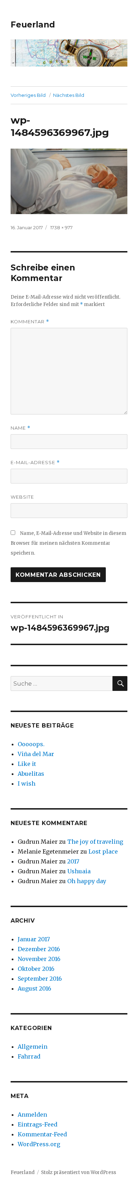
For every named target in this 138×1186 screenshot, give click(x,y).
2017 (73, 861)
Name (20, 428)
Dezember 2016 (39, 949)
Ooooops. (31, 744)
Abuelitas (31, 773)
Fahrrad (29, 1056)
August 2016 (34, 988)
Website (22, 497)
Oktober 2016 (36, 968)
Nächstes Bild (68, 95)
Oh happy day (86, 881)
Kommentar (30, 322)
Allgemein (32, 1046)
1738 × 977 (61, 227)
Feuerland (33, 25)
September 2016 (40, 978)
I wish (27, 783)
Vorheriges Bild (28, 95)
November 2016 (39, 958)
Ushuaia (79, 871)
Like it (27, 763)
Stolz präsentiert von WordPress (78, 1172)
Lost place (103, 851)
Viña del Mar (36, 753)
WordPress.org (39, 1144)
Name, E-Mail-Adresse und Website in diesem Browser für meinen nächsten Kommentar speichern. (68, 543)
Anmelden (32, 1114)
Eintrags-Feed (37, 1124)
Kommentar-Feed (42, 1134)
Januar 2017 (34, 939)
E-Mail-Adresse (35, 463)
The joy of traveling (95, 841)
